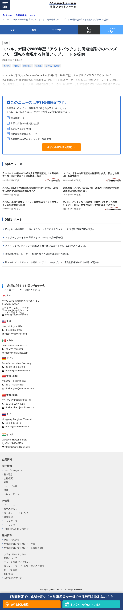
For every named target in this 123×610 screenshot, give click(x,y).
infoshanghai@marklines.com (19, 388)
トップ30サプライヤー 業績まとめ (23, 237)
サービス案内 (10, 570)
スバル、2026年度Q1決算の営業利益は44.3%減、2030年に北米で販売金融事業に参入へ (30, 189)
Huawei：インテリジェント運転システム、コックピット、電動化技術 (40, 262)
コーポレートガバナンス (16, 513)
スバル (7, 65)
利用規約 (8, 574)
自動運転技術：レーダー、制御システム (25, 253)
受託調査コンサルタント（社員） (20, 543)
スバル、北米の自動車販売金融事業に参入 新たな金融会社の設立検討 (91, 175)
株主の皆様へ (10, 509)
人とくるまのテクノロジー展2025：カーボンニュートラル (35, 245)
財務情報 (8, 517)
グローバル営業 (12, 539)
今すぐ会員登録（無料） (60, 147)
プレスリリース (12, 494)
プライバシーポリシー (15, 554)
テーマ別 (56, 29)
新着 (34, 29)
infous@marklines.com (16, 333)
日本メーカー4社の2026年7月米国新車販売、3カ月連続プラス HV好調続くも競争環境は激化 (30, 175)
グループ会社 (10, 486)
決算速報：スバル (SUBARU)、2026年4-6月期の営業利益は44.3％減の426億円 (91, 189)
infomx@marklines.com (16, 352)
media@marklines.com (16, 314)
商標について (10, 558)
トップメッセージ (13, 470)
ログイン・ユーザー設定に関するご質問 (24, 566)
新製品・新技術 (52, 65)
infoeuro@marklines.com (17, 370)
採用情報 (7, 535)
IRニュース (9, 505)
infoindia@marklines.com (17, 446)
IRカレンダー (10, 525)
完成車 (38, 65)
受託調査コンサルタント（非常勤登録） (24, 547)
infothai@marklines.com (16, 426)
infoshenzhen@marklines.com (19, 407)
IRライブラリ (10, 521)
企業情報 (7, 459)
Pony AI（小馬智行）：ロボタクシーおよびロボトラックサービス (38, 229)
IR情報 (6, 500)
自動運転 (27, 65)
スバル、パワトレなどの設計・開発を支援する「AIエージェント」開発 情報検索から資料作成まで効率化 (91, 203)
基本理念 (8, 474)
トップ (11, 29)
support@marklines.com (16, 310)
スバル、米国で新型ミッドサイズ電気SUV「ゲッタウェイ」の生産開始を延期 (30, 203)
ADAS (16, 65)
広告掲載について (13, 578)
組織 (6, 482)
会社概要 (8, 478)
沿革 (6, 490)
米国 (6, 42)
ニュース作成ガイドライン (17, 562)
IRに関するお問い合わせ (16, 528)
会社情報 (7, 466)
